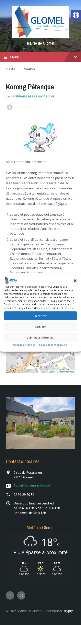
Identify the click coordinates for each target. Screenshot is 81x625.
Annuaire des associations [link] (33, 96)
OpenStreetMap (66, 371)
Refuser (40, 327)
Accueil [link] (11, 69)
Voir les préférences (40, 338)
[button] (75, 281)
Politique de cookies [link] (23, 345)
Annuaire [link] (30, 69)
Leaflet (52, 371)
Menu (14, 57)
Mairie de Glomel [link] (40, 43)
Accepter (40, 316)
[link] (76, 15)
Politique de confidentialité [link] (52, 345)
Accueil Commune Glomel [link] (32, 485)
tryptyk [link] (69, 611)
